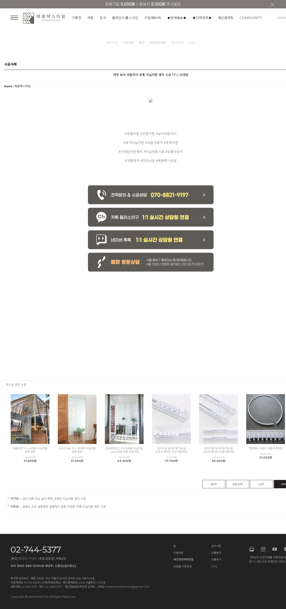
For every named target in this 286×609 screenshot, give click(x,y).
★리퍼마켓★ (202, 18)
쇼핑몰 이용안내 (182, 566)
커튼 (90, 18)
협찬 (141, 43)
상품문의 (216, 552)
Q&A (192, 43)
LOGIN (281, 17)
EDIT (214, 484)
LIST (261, 484)
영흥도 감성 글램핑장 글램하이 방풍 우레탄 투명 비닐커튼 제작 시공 (64, 506)
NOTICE (112, 43)
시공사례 (128, 43)
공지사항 (216, 546)
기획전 (76, 18)
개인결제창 (225, 18)
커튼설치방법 (157, 43)
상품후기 (216, 559)
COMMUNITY (251, 18)
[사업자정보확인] (51, 582)
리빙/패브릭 (152, 18)
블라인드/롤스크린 (125, 18)
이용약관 (178, 552)
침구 (103, 18)
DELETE (238, 484)
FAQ (214, 566)
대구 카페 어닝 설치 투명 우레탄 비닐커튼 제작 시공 (54, 498)
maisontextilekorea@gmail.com (127, 586)
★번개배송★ (176, 18)
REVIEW (177, 43)
